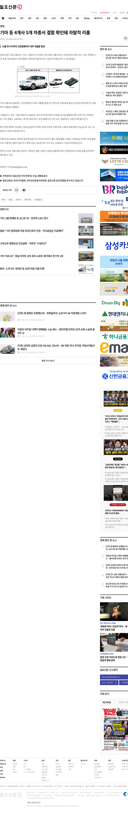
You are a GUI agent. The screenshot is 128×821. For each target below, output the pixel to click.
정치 (1, 767)
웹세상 (44, 777)
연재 (95, 760)
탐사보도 (97, 775)
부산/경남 (59, 769)
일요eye (2, 777)
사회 (1, 774)
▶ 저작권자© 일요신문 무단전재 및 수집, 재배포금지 (23, 175)
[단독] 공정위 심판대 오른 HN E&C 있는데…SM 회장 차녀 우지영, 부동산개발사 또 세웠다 (56, 347)
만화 (109, 760)
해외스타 (71, 764)
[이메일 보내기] (17, 190)
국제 (69, 769)
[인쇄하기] (24, 190)
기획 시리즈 (105, 597)
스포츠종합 (27, 769)
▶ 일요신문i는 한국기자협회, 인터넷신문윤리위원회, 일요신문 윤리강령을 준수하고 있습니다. (42, 180)
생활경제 (44, 772)
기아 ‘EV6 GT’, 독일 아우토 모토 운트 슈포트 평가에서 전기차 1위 (31, 256)
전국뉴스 (58, 764)
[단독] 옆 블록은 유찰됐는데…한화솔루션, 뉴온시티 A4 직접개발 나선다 (52, 313)
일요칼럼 (97, 764)
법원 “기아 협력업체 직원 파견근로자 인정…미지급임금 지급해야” (32, 231)
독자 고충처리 (107, 682)
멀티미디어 (83, 760)
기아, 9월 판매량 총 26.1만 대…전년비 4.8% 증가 (24, 218)
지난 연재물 (97, 772)
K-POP (15, 772)
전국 (57, 760)
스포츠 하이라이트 (29, 772)
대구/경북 (59, 772)
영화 (14, 766)
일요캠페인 (97, 766)
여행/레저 (45, 766)
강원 (57, 775)
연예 (14, 760)
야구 (25, 764)
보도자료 (44, 775)
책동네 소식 (45, 780)
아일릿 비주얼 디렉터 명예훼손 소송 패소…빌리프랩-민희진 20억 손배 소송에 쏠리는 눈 (56, 331)
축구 (25, 766)
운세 (95, 769)
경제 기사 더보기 (48, 360)
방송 (14, 769)
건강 (43, 764)
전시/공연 (45, 769)
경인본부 (58, 766)
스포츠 (26, 760)
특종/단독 (3, 764)
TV (81, 766)
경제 (2, 26)
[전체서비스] (3, 18)
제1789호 (106, 702)
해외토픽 (71, 766)
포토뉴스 (83, 764)
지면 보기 (104, 694)
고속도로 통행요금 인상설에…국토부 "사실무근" (23, 243)
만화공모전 (111, 766)
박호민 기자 (7, 190)
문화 (43, 760)
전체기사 (3, 760)
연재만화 (111, 769)
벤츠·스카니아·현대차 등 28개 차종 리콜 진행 (22, 268)
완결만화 (111, 764)
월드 (69, 760)
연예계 (15, 764)
